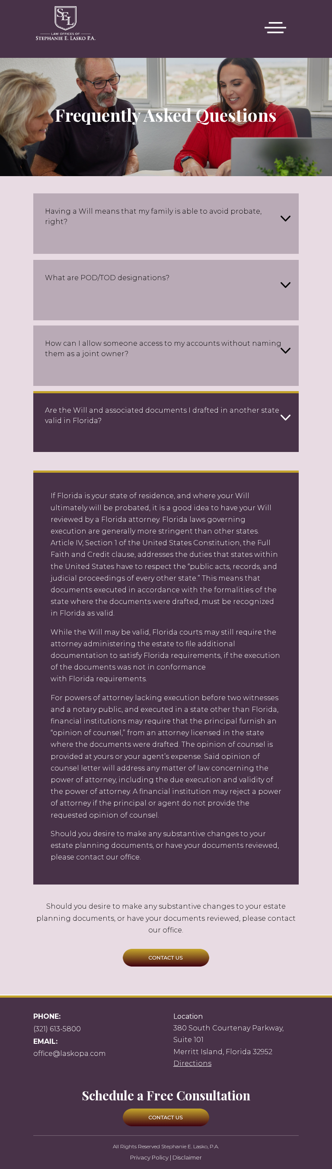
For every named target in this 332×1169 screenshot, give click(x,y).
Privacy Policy (149, 1157)
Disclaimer (187, 1157)
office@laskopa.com (69, 1053)
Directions (192, 1063)
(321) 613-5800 (57, 1029)
